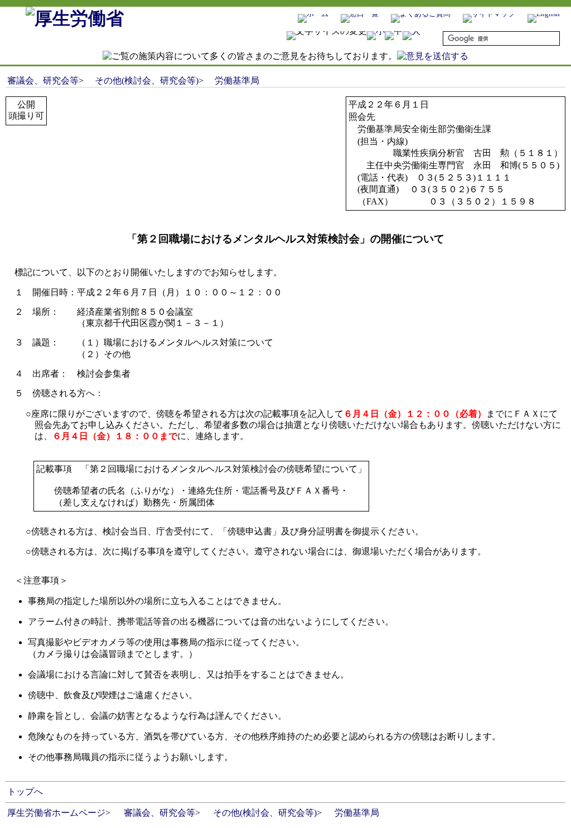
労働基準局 (237, 80)
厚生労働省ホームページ (56, 812)
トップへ (25, 791)
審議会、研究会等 (43, 80)
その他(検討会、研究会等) (147, 80)
